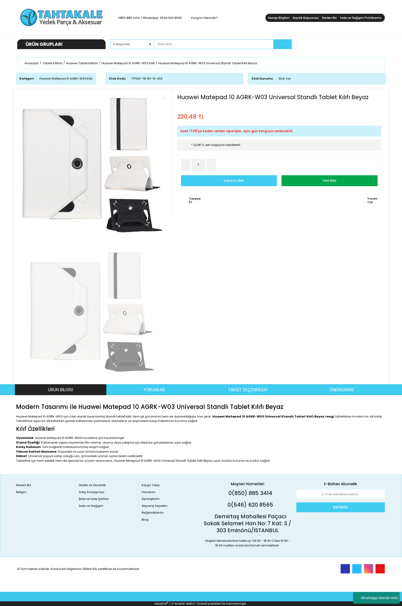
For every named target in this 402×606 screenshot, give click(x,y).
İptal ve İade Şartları (94, 499)
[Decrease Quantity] (185, 165)
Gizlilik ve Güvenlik (92, 485)
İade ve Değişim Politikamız (361, 18)
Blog (145, 519)
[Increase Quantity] (211, 165)
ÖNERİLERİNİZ (341, 390)
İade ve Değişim (91, 506)
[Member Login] (350, 44)
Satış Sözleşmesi (91, 492)
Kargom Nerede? (204, 18)
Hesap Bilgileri (278, 18)
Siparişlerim (151, 499)
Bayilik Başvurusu (306, 18)
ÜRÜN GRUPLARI (44, 44)
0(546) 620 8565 (249, 504)
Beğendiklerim (153, 512)
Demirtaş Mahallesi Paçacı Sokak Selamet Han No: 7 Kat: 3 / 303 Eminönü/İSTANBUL (247, 523)
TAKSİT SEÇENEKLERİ (248, 390)
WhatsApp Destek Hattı (379, 598)
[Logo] (61, 17)
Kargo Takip (151, 485)
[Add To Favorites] (165, 95)
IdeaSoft (161, 603)
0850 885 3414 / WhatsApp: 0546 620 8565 (150, 18)
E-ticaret (178, 603)
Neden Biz (329, 18)
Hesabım (148, 492)
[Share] (165, 104)
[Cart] (378, 44)
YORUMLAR (154, 390)
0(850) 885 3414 (249, 493)
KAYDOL (340, 507)
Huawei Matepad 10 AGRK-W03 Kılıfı (66, 78)
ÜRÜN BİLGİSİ (60, 390)
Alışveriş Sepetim (155, 506)
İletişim (21, 492)
